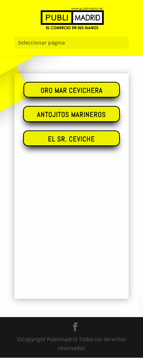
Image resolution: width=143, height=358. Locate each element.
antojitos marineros (71, 114)
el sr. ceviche (71, 139)
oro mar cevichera (72, 90)
